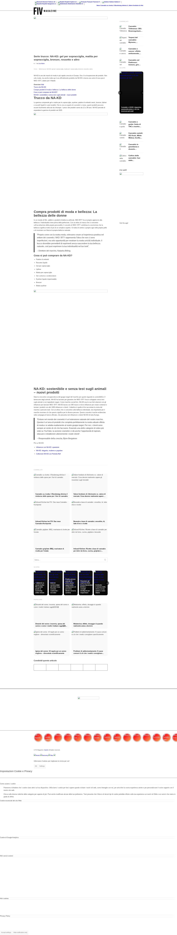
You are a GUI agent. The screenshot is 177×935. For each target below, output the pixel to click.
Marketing (45, 755)
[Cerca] (141, 11)
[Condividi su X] (52, 667)
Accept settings (6, 932)
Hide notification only (20, 932)
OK (36, 766)
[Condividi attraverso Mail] (101, 667)
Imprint (46, 750)
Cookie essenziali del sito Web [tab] (10, 801)
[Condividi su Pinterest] (77, 667)
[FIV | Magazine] (45, 11)
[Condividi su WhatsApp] (65, 667)
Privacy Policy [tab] (5, 916)
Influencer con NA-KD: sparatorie (47, 447)
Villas (51, 755)
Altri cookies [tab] (4, 898)
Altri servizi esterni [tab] (6, 856)
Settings (42, 766)
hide (42, 84)
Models (38, 755)
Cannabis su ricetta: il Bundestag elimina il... (108, 5)
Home (35, 69)
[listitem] (38, 739)
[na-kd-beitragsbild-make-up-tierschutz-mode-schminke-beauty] (71, 35)
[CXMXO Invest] (55, 755)
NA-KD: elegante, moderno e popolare (49, 450)
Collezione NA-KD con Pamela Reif (48, 454)
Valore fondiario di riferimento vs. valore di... (136, 5)
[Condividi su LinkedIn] (89, 667)
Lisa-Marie (41, 63)
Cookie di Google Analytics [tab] (9, 837)
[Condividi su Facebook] (40, 667)
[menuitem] (141, 11)
